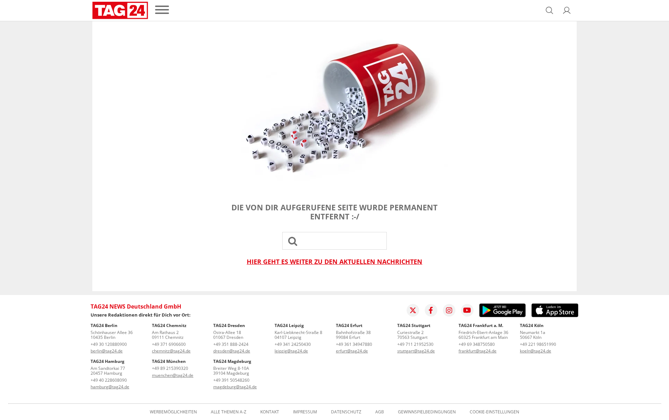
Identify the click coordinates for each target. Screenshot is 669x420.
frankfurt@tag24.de (478, 351)
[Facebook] (431, 310)
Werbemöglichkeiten (173, 412)
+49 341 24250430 (293, 344)
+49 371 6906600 (169, 344)
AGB (379, 412)
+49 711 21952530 (415, 344)
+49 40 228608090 (109, 380)
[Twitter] (413, 310)
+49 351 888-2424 (230, 344)
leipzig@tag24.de (291, 351)
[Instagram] (449, 310)
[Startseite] (120, 10)
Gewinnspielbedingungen (427, 412)
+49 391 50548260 (231, 380)
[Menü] (162, 10)
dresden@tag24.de (231, 351)
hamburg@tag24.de (110, 387)
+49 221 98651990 (538, 344)
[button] (566, 10)
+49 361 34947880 (354, 344)
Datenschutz (346, 412)
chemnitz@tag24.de (171, 351)
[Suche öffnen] (549, 10)
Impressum (305, 412)
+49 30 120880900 (109, 344)
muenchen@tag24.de (172, 375)
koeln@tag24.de (535, 351)
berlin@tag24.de (107, 351)
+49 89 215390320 (170, 368)
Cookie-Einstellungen (494, 412)
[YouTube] (467, 310)
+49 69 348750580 (477, 344)
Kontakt (269, 412)
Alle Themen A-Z (228, 412)
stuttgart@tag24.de (416, 351)
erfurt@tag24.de (352, 351)
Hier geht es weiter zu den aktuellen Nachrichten (334, 261)
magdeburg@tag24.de (235, 387)
